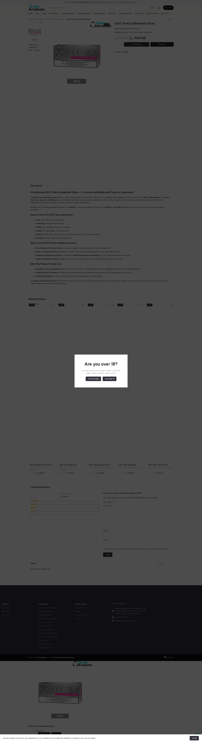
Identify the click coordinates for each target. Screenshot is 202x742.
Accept (194, 738)
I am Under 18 (109, 379)
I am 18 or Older (93, 379)
